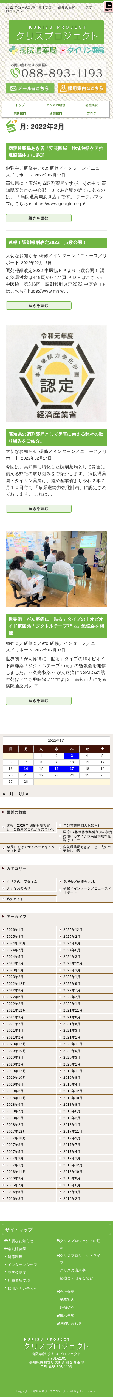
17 (72, 769)
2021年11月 (73, 1010)
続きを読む (39, 218)
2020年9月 (72, 1051)
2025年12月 (73, 930)
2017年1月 (15, 1165)
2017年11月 (73, 1132)
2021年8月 (72, 1017)
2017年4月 (72, 1152)
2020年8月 (15, 1057)
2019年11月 (73, 1071)
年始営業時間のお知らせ (82, 825)
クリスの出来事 (73, 1270)
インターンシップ (22, 1265)
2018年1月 (72, 1125)
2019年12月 (16, 1071)
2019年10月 (16, 1078)
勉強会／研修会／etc (79, 882)
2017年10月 (16, 1138)
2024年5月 (15, 957)
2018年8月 (72, 1105)
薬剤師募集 (17, 1249)
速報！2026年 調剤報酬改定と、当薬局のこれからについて (31, 827)
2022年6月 (15, 997)
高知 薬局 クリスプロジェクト (51, 1391)
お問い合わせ (71, 1323)
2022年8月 (15, 990)
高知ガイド (15, 899)
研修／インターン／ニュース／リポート (87, 890)
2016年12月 (73, 1165)
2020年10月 (16, 1051)
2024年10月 (16, 943)
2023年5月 (15, 970)
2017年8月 (15, 1145)
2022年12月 (16, 984)
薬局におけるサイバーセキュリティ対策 (31, 849)
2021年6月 (72, 1024)
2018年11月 (16, 1098)
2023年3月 (72, 970)
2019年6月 (15, 1084)
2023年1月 (72, 977)
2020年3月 (72, 1057)
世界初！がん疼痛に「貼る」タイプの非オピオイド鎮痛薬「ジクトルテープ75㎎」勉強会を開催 (56, 626)
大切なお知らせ (19, 888)
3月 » (23, 793)
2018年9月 (15, 1105)
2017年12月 (16, 1132)
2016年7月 (15, 1185)
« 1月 (8, 793)
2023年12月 (73, 963)
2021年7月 (15, 1024)
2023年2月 (15, 977)
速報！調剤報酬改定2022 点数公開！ (48, 242)
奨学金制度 (17, 1272)
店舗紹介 (67, 1308)
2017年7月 (72, 1145)
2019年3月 (15, 1091)
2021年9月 (15, 1017)
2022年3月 (72, 997)
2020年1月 (72, 1064)
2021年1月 (72, 1037)
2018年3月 (72, 1118)
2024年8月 (72, 943)
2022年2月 (15, 1004)
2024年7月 (15, 950)
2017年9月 (72, 1138)
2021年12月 (16, 1010)
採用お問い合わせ (22, 1288)
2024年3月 (72, 957)
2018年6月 (72, 1111)
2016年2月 (72, 1199)
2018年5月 (15, 1118)
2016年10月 (73, 1172)
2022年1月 (72, 1004)
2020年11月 (73, 1044)
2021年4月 (15, 1030)
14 (26, 769)
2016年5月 (15, 1192)
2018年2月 (15, 1125)
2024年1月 (15, 963)
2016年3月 (15, 1199)
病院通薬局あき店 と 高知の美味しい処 (87, 849)
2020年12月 (16, 1044)
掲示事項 (67, 1315)
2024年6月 (72, 950)
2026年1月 (15, 930)
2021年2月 (15, 1037)
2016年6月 (72, 1185)
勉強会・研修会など (76, 1278)
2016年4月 (72, 1192)
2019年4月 (72, 1084)
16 (57, 769)
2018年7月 (15, 1111)
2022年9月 (72, 984)
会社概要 (67, 1292)
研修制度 (15, 1257)
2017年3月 (15, 1158)
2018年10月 (73, 1098)
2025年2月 (72, 937)
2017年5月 (15, 1152)
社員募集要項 (19, 1280)
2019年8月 (72, 1078)
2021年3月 (72, 1030)
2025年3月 (15, 937)
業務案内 (67, 1300)
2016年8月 (72, 1178)
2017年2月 (72, 1158)
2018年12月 (73, 1091)
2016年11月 (16, 1172)
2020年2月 (15, 1064)
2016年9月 (15, 1178)
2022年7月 (72, 990)
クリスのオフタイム (22, 882)
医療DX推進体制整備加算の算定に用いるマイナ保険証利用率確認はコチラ (88, 836)
